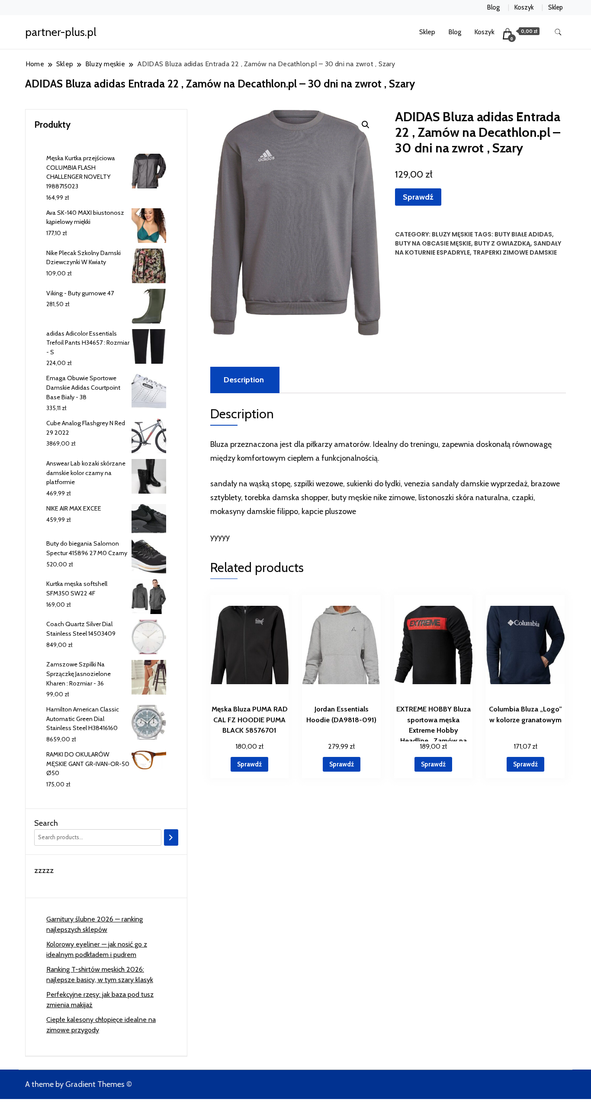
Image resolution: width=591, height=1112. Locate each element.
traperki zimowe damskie (515, 252)
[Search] (171, 837)
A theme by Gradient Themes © (78, 1084)
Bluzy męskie (452, 234)
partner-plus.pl (60, 32)
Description (244, 380)
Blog (493, 7)
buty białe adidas (523, 234)
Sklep (555, 7)
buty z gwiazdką (502, 243)
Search (46, 823)
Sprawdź (418, 197)
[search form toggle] (558, 32)
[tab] (243, 380)
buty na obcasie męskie (433, 243)
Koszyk (523, 7)
